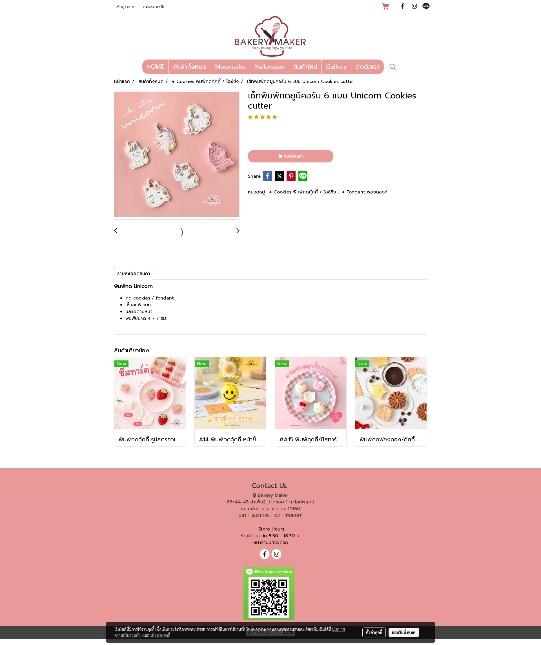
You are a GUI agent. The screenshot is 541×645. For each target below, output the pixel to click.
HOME (155, 66)
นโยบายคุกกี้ (160, 635)
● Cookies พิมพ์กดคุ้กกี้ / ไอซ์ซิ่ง (303, 192)
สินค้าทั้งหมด (190, 66)
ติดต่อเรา (368, 66)
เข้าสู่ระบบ (125, 7)
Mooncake (230, 66)
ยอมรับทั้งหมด (404, 632)
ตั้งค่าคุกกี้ (374, 632)
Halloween (269, 66)
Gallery (336, 66)
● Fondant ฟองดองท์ (364, 192)
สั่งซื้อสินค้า (293, 156)
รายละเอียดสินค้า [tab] (133, 273)
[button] (393, 66)
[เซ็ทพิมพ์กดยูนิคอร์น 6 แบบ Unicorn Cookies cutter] (176, 155)
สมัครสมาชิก (154, 7)
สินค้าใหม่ (305, 66)
